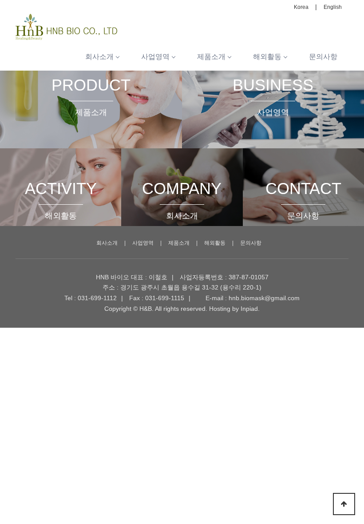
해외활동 (267, 56)
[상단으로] (344, 504)
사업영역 (155, 56)
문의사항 (323, 56)
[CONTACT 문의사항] (303, 152)
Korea (301, 7)
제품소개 (211, 56)
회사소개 (99, 56)
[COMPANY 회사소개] (181, 152)
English (333, 7)
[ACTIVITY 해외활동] (60, 152)
